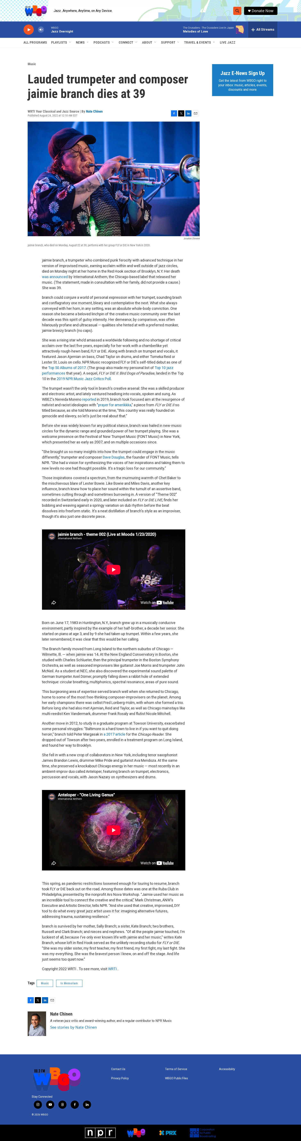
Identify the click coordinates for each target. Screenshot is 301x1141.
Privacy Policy (120, 1078)
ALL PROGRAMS (35, 42)
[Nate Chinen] (37, 1023)
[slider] (47, 29)
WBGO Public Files (176, 1078)
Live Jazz (227, 42)
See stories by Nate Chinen (73, 1027)
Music (32, 64)
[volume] (40, 29)
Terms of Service (176, 1069)
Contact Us (118, 1069)
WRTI (113, 969)
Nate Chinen (94, 111)
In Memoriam (69, 983)
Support (168, 42)
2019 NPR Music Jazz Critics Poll (84, 379)
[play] (28, 29)
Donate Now (262, 11)
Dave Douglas (114, 457)
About (147, 42)
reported (89, 399)
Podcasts (102, 42)
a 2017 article (114, 734)
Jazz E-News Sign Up (243, 73)
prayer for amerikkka (114, 405)
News (80, 42)
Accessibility (227, 1069)
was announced (55, 277)
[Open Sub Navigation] (70, 42)
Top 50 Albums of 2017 (67, 368)
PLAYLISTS (59, 42)
